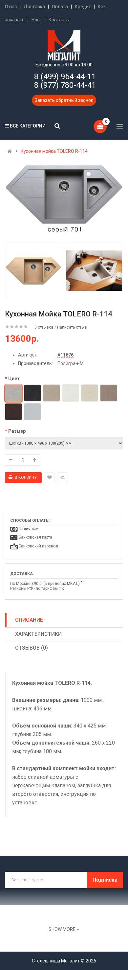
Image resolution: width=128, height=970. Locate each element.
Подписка (105, 880)
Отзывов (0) (31, 648)
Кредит (83, 6)
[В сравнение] (62, 477)
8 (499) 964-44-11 (65, 76)
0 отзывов (43, 327)
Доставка (34, 6)
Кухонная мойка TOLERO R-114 (54, 151)
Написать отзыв (72, 327)
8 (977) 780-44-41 (65, 85)
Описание (29, 620)
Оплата (60, 6)
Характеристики (38, 634)
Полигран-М (70, 363)
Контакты (59, 19)
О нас (11, 6)
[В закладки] (49, 477)
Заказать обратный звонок (64, 100)
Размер (17, 431)
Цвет (14, 378)
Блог (37, 19)
